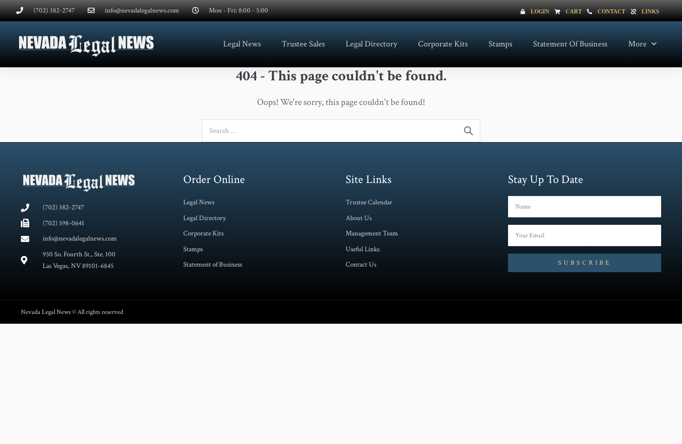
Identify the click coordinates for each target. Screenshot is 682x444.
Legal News (242, 44)
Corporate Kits (443, 44)
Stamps (500, 44)
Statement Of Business (570, 44)
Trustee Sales (303, 44)
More (637, 44)
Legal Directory (371, 44)
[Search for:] (341, 130)
